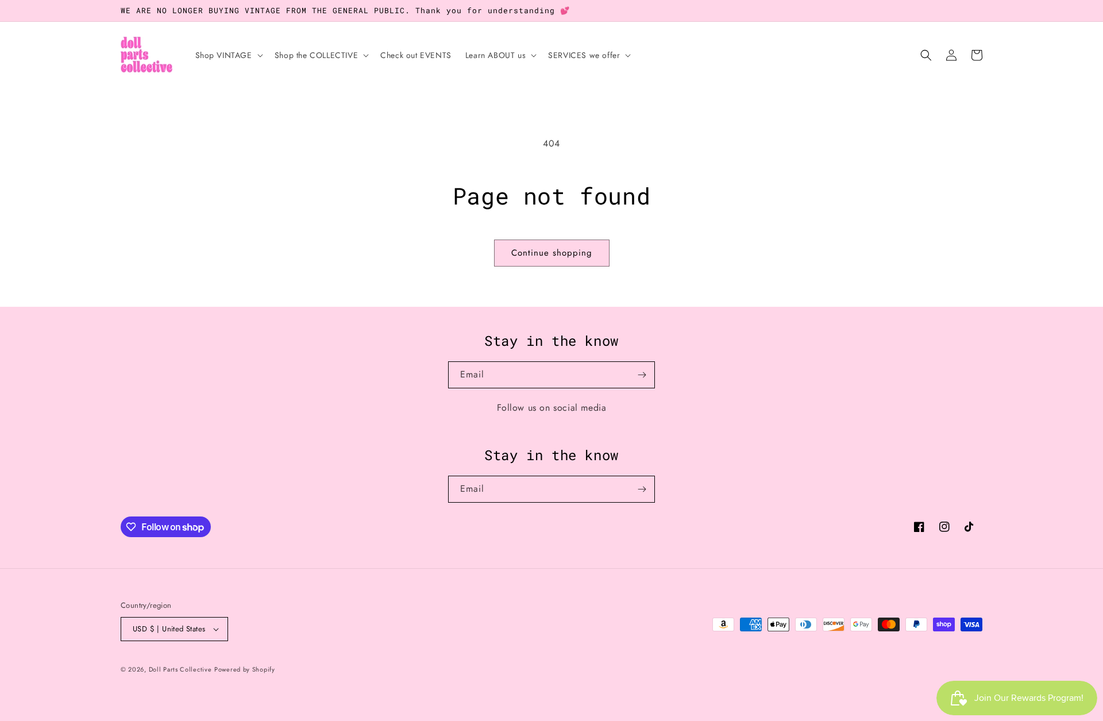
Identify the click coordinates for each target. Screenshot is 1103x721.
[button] (228, 55)
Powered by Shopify (244, 669)
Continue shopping (551, 252)
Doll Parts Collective (180, 669)
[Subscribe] (641, 374)
